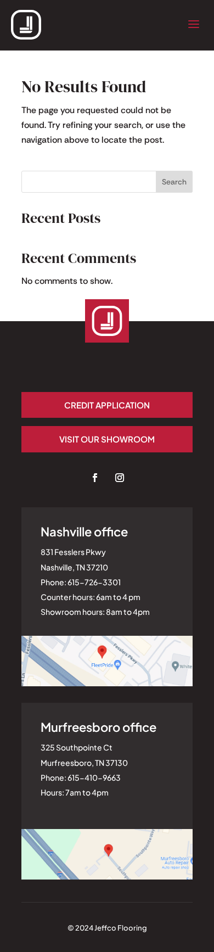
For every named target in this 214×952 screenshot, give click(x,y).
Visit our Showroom (107, 439)
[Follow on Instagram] (119, 477)
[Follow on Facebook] (95, 477)
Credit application (107, 405)
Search (174, 182)
